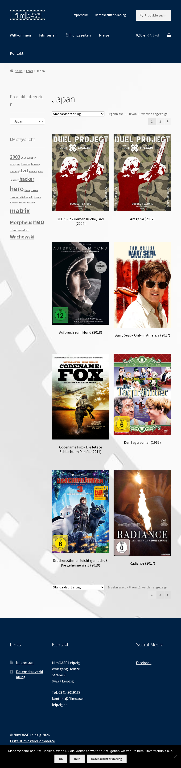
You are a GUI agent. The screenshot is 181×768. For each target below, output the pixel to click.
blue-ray (25, 164)
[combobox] (27, 121)
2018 (23, 157)
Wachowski (22, 236)
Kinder (22, 202)
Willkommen (20, 35)
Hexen (34, 190)
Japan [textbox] (26, 121)
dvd (23, 170)
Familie (33, 171)
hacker (26, 179)
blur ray (14, 171)
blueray (35, 164)
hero (17, 188)
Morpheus (21, 222)
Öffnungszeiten (78, 35)
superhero (23, 230)
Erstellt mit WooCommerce (32, 741)
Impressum (81, 15)
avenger (31, 157)
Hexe (27, 190)
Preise (104, 35)
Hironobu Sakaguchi (21, 197)
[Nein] (175, 756)
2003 (15, 156)
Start (18, 71)
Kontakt (17, 53)
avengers (15, 164)
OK (61, 759)
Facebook (143, 662)
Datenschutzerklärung (110, 15)
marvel (31, 202)
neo (38, 221)
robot (13, 230)
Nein (77, 759)
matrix (20, 210)
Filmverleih (48, 35)
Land (29, 71)
